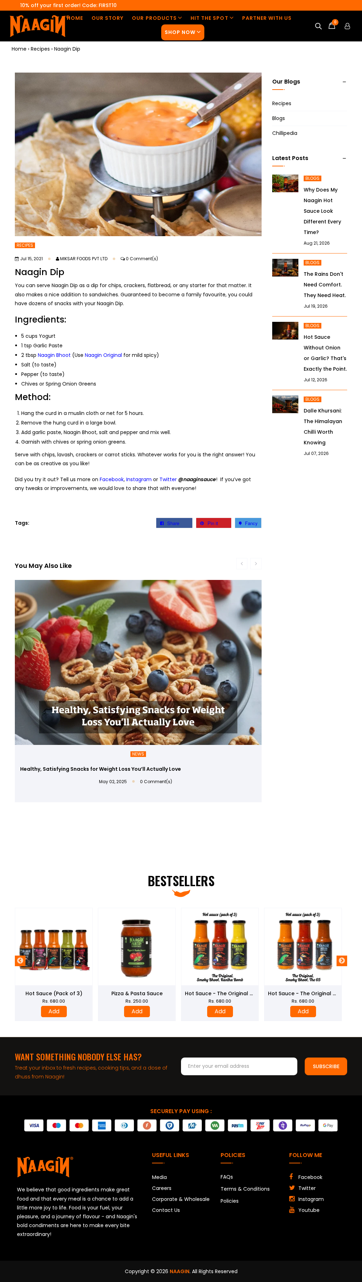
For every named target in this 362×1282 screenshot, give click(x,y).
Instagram (139, 479)
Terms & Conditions (245, 1189)
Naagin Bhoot (54, 355)
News (138, 754)
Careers (161, 1188)
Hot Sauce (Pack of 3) (53, 993)
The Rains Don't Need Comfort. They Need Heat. (325, 284)
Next (342, 961)
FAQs (227, 1177)
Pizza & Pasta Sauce (137, 993)
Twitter (168, 479)
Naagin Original (103, 355)
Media (159, 1177)
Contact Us (166, 1210)
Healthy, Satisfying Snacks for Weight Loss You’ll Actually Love (100, 769)
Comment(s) (142, 259)
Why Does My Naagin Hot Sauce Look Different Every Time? (322, 211)
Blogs (278, 118)
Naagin (179, 1271)
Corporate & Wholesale (181, 1199)
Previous (20, 961)
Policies (230, 1201)
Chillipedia (284, 133)
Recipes (25, 245)
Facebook (112, 479)
